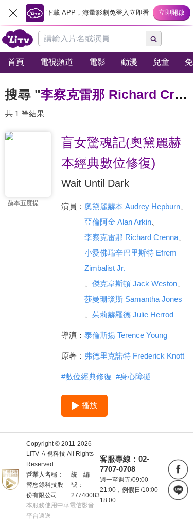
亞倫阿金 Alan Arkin (117, 221)
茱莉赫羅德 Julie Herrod (132, 314)
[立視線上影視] (17, 38)
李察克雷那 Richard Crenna (131, 237)
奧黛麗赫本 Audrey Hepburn (132, 206)
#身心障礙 (133, 376)
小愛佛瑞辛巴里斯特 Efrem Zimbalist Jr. (130, 260)
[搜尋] (154, 38)
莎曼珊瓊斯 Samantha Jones (133, 299)
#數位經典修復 (86, 376)
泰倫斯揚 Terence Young (125, 335)
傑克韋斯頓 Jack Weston (134, 283)
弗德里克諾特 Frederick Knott (134, 355)
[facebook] (178, 469)
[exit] (13, 13)
